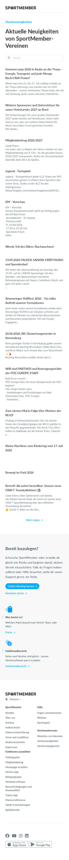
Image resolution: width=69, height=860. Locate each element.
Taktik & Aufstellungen (17, 804)
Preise (9, 632)
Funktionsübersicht (16, 666)
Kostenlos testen (15, 593)
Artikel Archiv (12, 727)
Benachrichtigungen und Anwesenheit (18, 788)
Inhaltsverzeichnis (15, 742)
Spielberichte (12, 809)
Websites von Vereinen (50, 736)
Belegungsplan (13, 776)
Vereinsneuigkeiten (47, 740)
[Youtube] (14, 836)
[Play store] (40, 844)
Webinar (41, 717)
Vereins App (11, 771)
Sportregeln (43, 722)
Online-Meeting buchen (21, 586)
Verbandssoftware (15, 781)
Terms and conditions (17, 737)
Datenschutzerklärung (17, 732)
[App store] (16, 844)
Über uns (10, 717)
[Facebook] (7, 836)
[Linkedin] (26, 836)
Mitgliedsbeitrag (14, 762)
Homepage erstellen (16, 767)
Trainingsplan (12, 757)
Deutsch (14, 699)
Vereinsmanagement (48, 745)
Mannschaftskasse (15, 799)
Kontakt (9, 712)
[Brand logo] (20, 8)
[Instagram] (20, 836)
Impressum (11, 747)
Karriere (9, 722)
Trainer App (11, 795)
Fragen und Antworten (49, 712)
